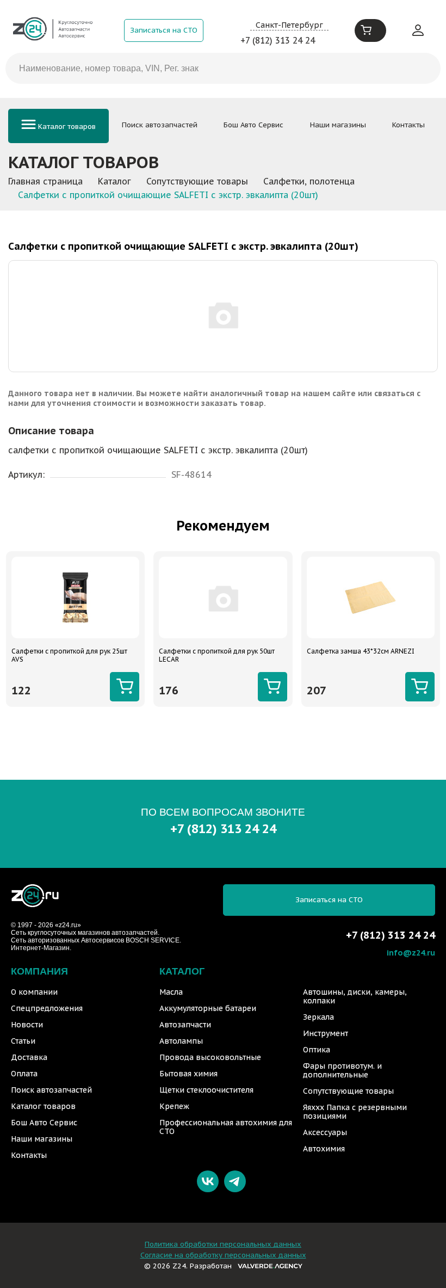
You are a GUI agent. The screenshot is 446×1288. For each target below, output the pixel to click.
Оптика (316, 1050)
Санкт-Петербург (289, 25)
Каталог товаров (66, 126)
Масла (171, 992)
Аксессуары (325, 1132)
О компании (34, 992)
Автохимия (324, 1149)
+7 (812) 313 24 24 (277, 40)
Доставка (29, 1057)
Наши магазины (338, 125)
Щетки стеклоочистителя (206, 1090)
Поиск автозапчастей (159, 125)
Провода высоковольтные (210, 1057)
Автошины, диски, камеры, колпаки (355, 996)
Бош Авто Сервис (253, 125)
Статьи (23, 1041)
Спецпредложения (47, 1008)
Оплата (24, 1074)
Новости (27, 1025)
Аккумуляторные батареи (207, 1008)
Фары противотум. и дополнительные (342, 1070)
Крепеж (174, 1106)
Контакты (408, 125)
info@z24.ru (411, 952)
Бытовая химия (188, 1074)
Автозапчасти (185, 1025)
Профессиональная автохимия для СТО (225, 1127)
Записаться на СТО (163, 30)
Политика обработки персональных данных (223, 1244)
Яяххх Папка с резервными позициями (355, 1111)
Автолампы (181, 1041)
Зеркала (318, 1017)
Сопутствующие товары (348, 1091)
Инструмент (325, 1033)
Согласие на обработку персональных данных (223, 1255)
